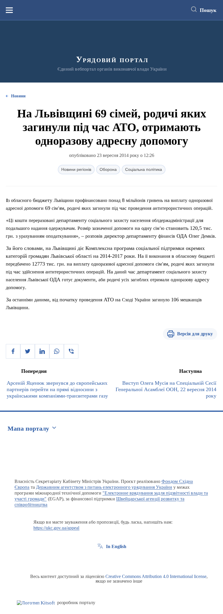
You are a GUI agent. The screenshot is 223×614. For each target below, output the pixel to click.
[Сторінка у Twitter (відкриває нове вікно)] (110, 559)
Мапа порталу (28, 428)
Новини (18, 96)
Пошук (208, 10)
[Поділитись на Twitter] (28, 351)
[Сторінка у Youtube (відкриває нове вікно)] (121, 559)
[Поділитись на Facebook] (13, 351)
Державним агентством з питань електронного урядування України (104, 487)
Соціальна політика (143, 169)
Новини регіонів (76, 169)
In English (116, 546)
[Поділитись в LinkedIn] (42, 351)
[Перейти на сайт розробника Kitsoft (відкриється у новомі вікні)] (36, 602)
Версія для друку (195, 333)
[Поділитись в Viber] (71, 351)
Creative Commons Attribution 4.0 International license (155, 576)
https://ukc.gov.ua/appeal (56, 527)
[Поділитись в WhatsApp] (57, 351)
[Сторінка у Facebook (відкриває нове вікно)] (100, 559)
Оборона (108, 169)
